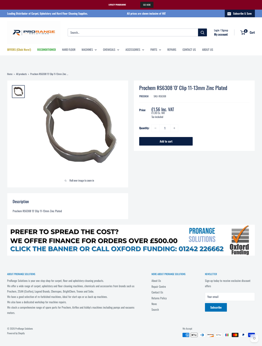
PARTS (153, 49)
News (154, 304)
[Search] (202, 32)
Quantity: (144, 128)
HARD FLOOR (68, 49)
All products (21, 74)
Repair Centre (158, 286)
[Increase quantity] (174, 128)
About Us (156, 280)
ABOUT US (207, 49)
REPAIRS (171, 49)
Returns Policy (159, 298)
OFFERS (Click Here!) (19, 49)
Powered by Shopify (16, 333)
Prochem (143, 96)
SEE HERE (147, 4)
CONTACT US (189, 49)
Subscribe (216, 307)
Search (155, 309)
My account (221, 34)
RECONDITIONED (46, 49)
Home (9, 74)
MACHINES (87, 49)
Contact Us (157, 292)
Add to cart (166, 141)
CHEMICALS (109, 49)
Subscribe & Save (242, 13)
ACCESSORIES (132, 49)
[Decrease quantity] (155, 128)
